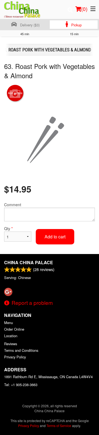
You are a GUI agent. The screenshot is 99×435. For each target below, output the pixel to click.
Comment (12, 204)
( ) (84, 8)
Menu (8, 322)
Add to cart (55, 236)
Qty (8, 228)
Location (10, 335)
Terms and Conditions (21, 350)
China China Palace (28, 262)
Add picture (15, 93)
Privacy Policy (15, 356)
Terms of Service (58, 425)
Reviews (10, 343)
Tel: (20, 384)
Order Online (14, 329)
